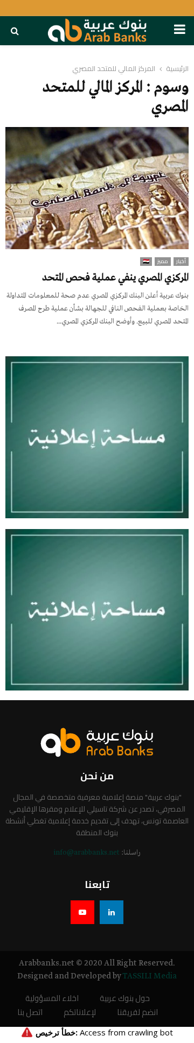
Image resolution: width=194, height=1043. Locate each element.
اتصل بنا (30, 1012)
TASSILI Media (149, 976)
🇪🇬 (146, 261)
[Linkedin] (111, 912)
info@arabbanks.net (86, 852)
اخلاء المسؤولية (52, 998)
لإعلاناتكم (80, 1012)
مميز (162, 261)
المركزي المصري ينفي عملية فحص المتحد (115, 277)
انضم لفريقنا (137, 1012)
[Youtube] (82, 912)
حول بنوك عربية (125, 998)
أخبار (181, 261)
